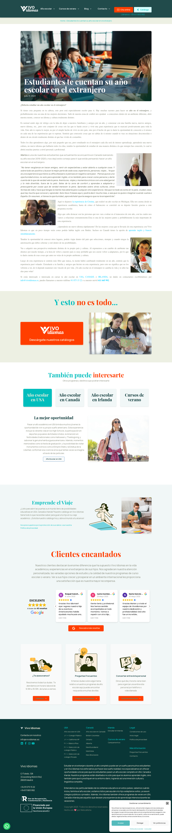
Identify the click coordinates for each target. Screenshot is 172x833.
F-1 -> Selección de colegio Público (71, 748)
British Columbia (92, 735)
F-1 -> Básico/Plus (71, 743)
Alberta (89, 743)
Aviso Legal (147, 829)
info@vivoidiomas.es (29, 739)
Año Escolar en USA (54, 459)
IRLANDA (103, 276)
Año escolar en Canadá (95, 731)
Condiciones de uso (138, 731)
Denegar (140, 823)
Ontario (89, 739)
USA (81, 276)
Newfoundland (92, 747)
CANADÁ (89, 276)
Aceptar (121, 823)
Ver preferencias (159, 823)
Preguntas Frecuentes (139, 752)
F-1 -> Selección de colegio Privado (71, 755)
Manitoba (90, 751)
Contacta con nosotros (30, 735)
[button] (167, 803)
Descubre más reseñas (89, 628)
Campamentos (114, 742)
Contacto (134, 756)
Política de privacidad (136, 829)
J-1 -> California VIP (71, 739)
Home (62, 21)
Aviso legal (134, 735)
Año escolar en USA (72, 731)
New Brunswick (92, 755)
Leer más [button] (62, 618)
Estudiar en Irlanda (115, 730)
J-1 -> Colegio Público (73, 735)
